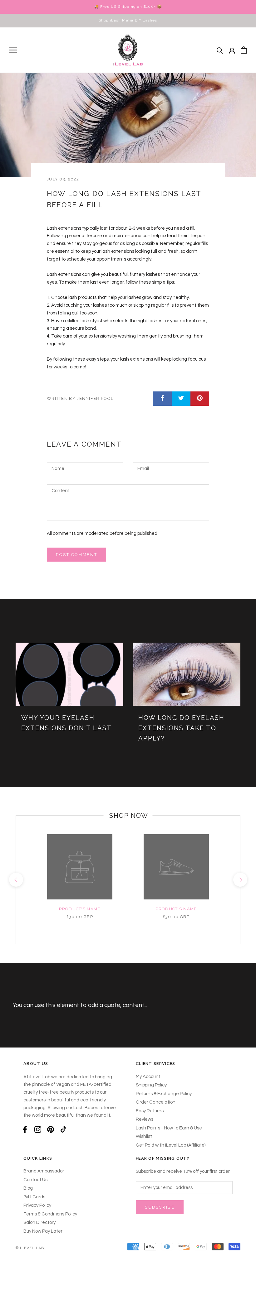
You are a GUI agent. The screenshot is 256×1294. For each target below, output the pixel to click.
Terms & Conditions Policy (50, 1214)
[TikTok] (63, 1129)
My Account (148, 1076)
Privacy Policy (37, 1205)
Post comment (76, 554)
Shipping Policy (151, 1085)
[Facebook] (25, 1129)
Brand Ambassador (43, 1171)
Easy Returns (150, 1111)
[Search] (220, 50)
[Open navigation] (13, 50)
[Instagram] (37, 1129)
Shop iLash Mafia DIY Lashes (128, 20)
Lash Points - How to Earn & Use (169, 1128)
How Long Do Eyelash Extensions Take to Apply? (181, 728)
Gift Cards (34, 1197)
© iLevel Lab (30, 1248)
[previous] (16, 880)
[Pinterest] (50, 1129)
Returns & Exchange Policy (164, 1093)
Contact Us (35, 1179)
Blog (28, 1188)
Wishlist (144, 1136)
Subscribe (160, 1207)
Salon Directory (39, 1222)
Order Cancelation (155, 1102)
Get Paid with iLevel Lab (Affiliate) (170, 1145)
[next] (240, 880)
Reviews (144, 1119)
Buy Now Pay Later (42, 1231)
